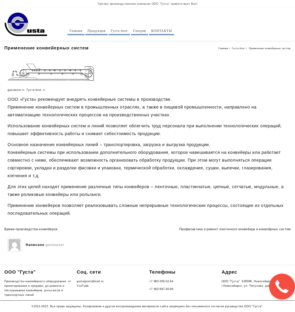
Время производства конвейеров (30, 229)
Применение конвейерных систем (46, 47)
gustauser (14, 89)
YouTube (83, 285)
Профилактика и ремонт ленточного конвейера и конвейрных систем (235, 229)
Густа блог (34, 89)
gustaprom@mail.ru (90, 281)
